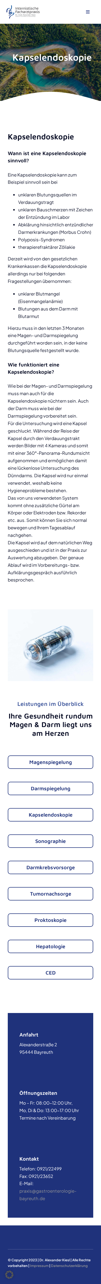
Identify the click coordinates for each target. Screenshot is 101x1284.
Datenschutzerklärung (69, 1266)
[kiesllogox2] (23, 7)
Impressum (39, 1266)
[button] (9, 1274)
